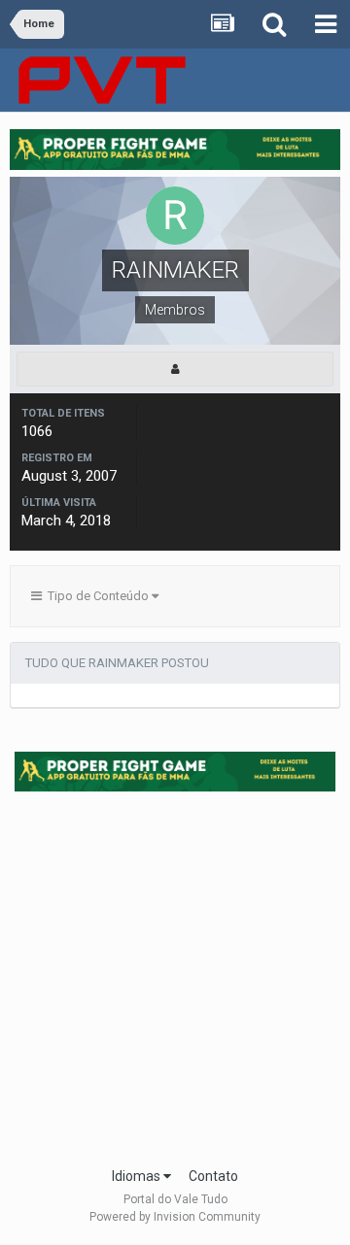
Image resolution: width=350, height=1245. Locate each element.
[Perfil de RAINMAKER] (175, 369)
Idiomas (137, 1176)
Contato (213, 1176)
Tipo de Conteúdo (97, 596)
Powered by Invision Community (175, 1217)
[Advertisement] (175, 973)
